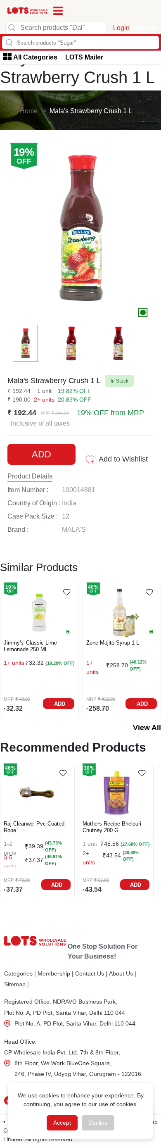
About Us (122, 973)
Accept (62, 1122)
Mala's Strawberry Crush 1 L (91, 110)
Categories (20, 973)
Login (121, 27)
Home (29, 110)
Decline (98, 1122)
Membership (55, 973)
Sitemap (16, 984)
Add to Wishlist (123, 459)
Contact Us (91, 973)
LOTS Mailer (84, 57)
